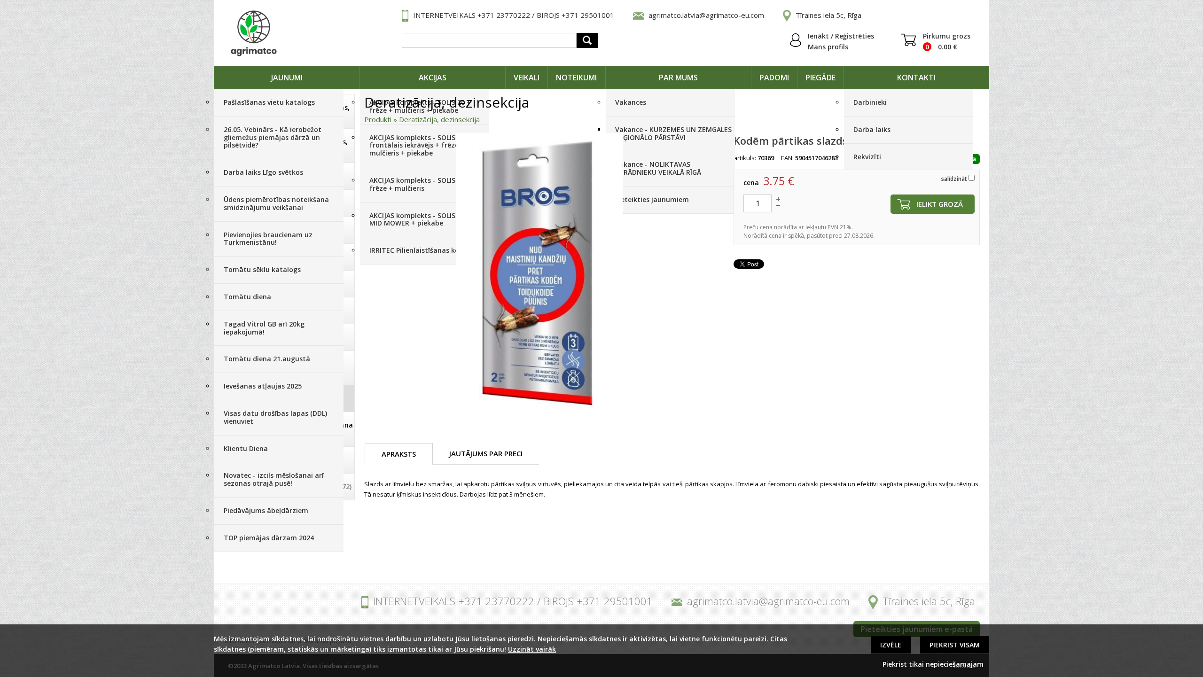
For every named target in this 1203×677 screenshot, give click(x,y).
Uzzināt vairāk (532, 649)
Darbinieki (870, 102)
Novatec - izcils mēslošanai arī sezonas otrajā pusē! (274, 479)
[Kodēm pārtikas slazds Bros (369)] (539, 274)
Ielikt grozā (939, 204)
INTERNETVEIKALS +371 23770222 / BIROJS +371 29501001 (513, 15)
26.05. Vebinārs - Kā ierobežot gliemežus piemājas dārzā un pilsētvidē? (272, 137)
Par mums (678, 77)
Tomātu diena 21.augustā (267, 358)
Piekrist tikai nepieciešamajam (933, 664)
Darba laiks (872, 129)
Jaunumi (287, 77)
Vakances (630, 102)
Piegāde (820, 77)
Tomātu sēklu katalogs (262, 269)
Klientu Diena (246, 448)
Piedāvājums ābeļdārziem (266, 510)
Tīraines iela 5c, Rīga (828, 15)
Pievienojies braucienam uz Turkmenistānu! (268, 238)
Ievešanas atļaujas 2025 (263, 385)
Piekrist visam (955, 644)
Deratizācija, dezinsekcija (439, 119)
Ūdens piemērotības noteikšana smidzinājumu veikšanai (276, 203)
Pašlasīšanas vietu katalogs (269, 102)
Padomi (774, 77)
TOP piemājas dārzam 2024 (269, 537)
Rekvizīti (867, 156)
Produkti (377, 119)
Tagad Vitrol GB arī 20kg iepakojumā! (264, 327)
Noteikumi (576, 77)
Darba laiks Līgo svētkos (263, 172)
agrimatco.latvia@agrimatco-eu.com (706, 15)
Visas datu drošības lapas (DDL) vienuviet (275, 417)
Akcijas (432, 77)
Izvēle (890, 644)
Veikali (526, 77)
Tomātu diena (247, 296)
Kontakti (916, 77)
